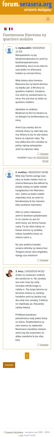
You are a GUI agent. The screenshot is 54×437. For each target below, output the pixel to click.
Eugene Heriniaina (14, 432)
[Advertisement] (27, 396)
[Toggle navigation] (48, 19)
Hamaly (44, 154)
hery (30, 157)
